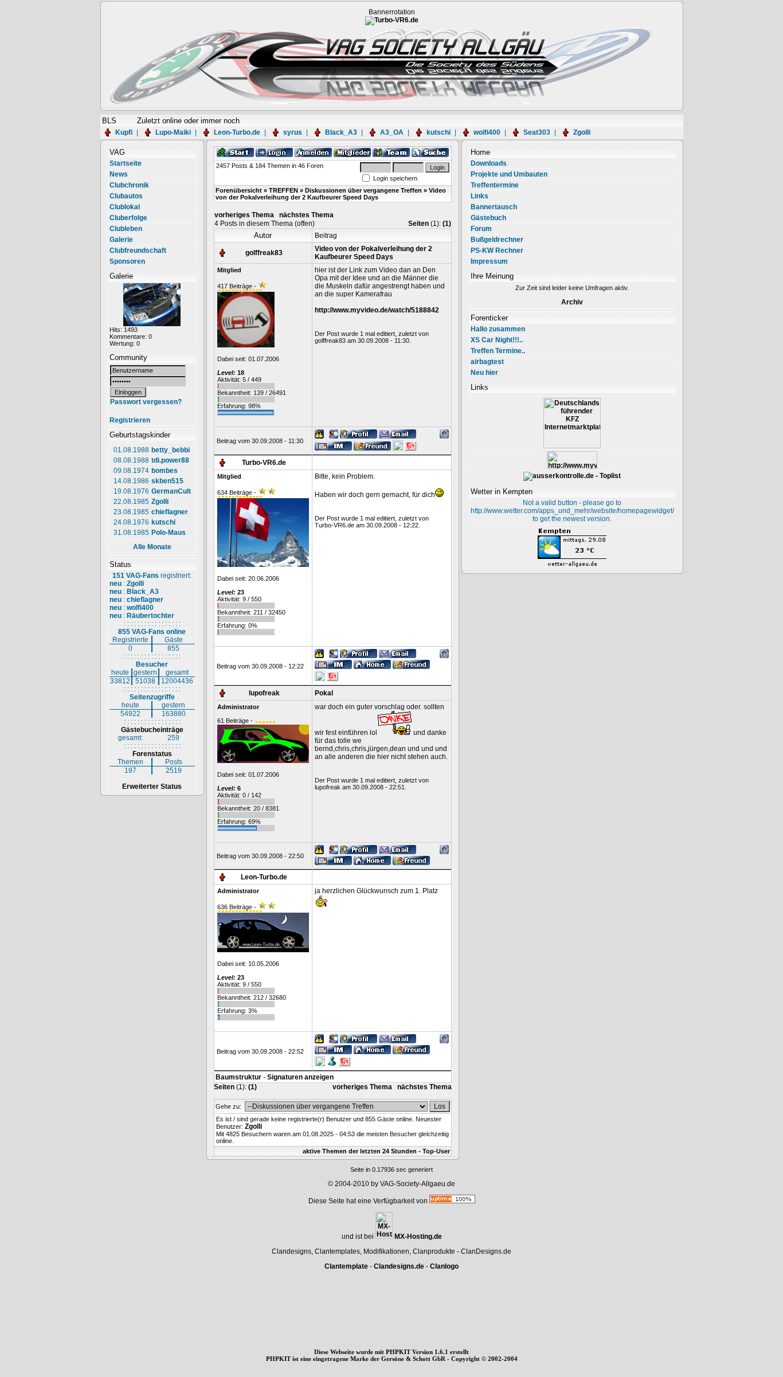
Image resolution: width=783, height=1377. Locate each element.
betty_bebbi (170, 450)
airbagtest (487, 362)
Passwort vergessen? (146, 402)
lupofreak (264, 693)
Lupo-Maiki (173, 132)
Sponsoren (127, 261)
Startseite (125, 163)
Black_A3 (341, 132)
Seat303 (536, 132)
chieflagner (169, 512)
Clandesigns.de (399, 1266)
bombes (164, 471)
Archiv (572, 302)
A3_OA (392, 132)
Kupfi (123, 132)
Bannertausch (494, 207)
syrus (292, 132)
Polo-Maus (168, 533)
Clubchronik (129, 185)
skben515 (167, 481)
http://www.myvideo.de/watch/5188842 (377, 310)
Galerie (121, 240)
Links (479, 196)
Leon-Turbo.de (237, 132)
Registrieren (129, 420)
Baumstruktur (238, 1077)
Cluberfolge (128, 218)
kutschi (438, 132)
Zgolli (581, 132)
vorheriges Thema (244, 215)
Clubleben (125, 229)
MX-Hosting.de (418, 1237)
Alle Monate (152, 547)
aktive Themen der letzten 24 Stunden (360, 1151)
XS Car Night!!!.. (497, 340)
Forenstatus (152, 754)
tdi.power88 (170, 460)
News (118, 174)
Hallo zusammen (498, 329)
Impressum (489, 261)
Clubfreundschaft (137, 251)
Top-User (436, 1151)
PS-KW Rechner (497, 251)
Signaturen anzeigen (300, 1077)
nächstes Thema (306, 215)
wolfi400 (486, 132)
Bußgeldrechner (497, 240)
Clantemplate (346, 1266)
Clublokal (124, 207)
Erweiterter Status (152, 787)
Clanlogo (444, 1266)
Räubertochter (150, 616)
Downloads (489, 163)
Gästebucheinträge (152, 730)
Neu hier (484, 373)
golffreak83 (264, 253)
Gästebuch (488, 218)
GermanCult (171, 491)
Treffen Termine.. (498, 351)
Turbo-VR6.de (264, 463)
